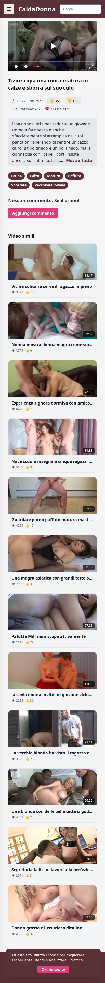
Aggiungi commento (33, 213)
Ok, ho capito (53, 969)
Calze (34, 175)
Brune (16, 175)
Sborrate (19, 185)
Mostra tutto (79, 160)
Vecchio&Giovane (50, 185)
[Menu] (9, 9)
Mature (53, 175)
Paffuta (74, 175)
